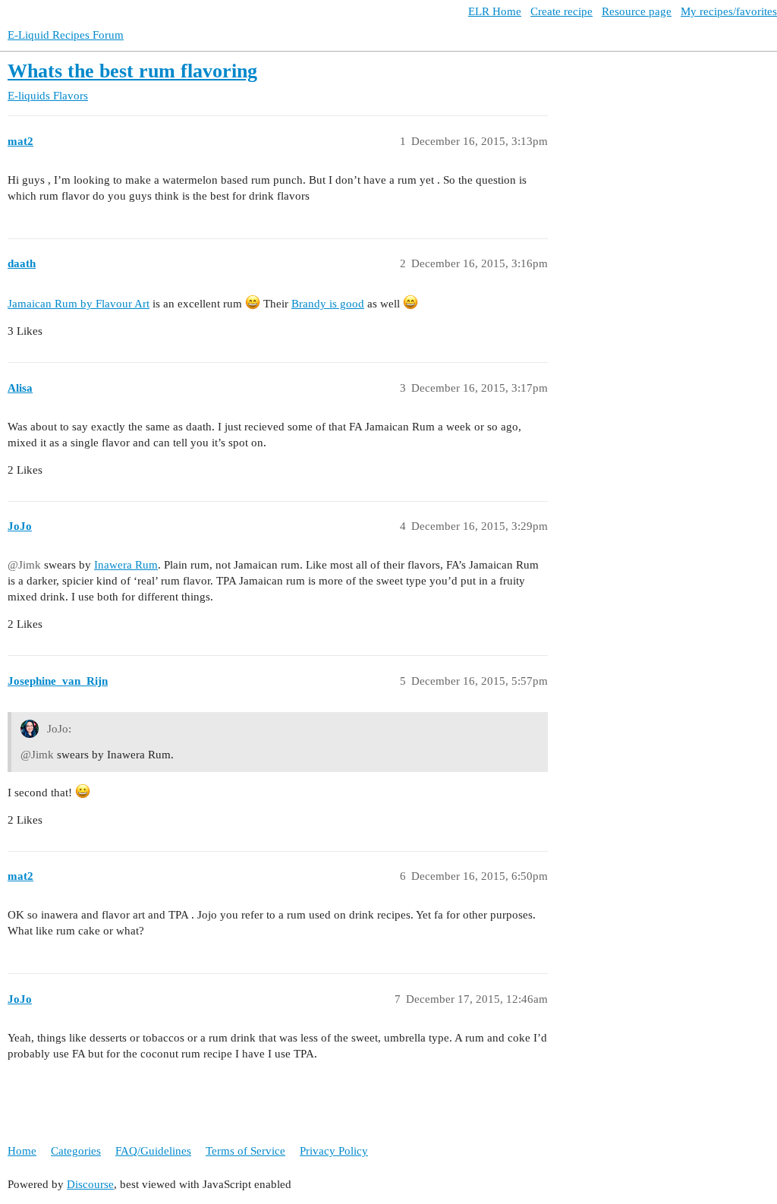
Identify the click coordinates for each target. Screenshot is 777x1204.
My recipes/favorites (729, 11)
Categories (76, 1151)
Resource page (637, 11)
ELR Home (494, 11)
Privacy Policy (334, 1151)
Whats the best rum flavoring (132, 71)
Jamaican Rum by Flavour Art (78, 304)
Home (22, 1151)
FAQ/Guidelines (153, 1151)
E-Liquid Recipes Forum (66, 35)
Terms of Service (245, 1151)
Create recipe (561, 11)
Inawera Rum (126, 565)
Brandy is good (327, 304)
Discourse (90, 1184)
